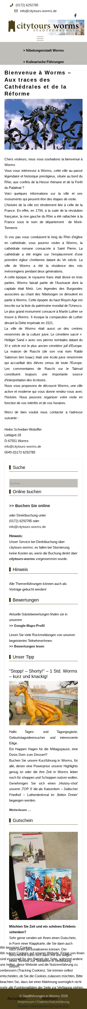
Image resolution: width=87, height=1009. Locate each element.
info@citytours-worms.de (38, 11)
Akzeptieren (16, 998)
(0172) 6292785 (27, 5)
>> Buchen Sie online (29, 505)
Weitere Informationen (34, 1006)
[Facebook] (75, 15)
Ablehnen (49, 998)
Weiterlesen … (20, 810)
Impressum (60, 1006)
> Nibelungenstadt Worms (43, 50)
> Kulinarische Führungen (43, 62)
